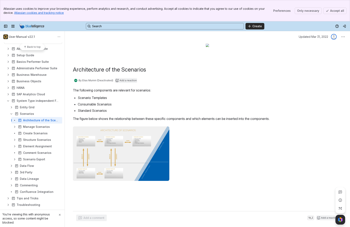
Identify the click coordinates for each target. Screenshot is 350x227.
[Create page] (340, 208)
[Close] (59, 214)
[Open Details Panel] (340, 200)
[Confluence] (32, 26)
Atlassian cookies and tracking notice (39, 12)
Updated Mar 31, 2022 (313, 36)
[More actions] (59, 36)
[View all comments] (340, 192)
